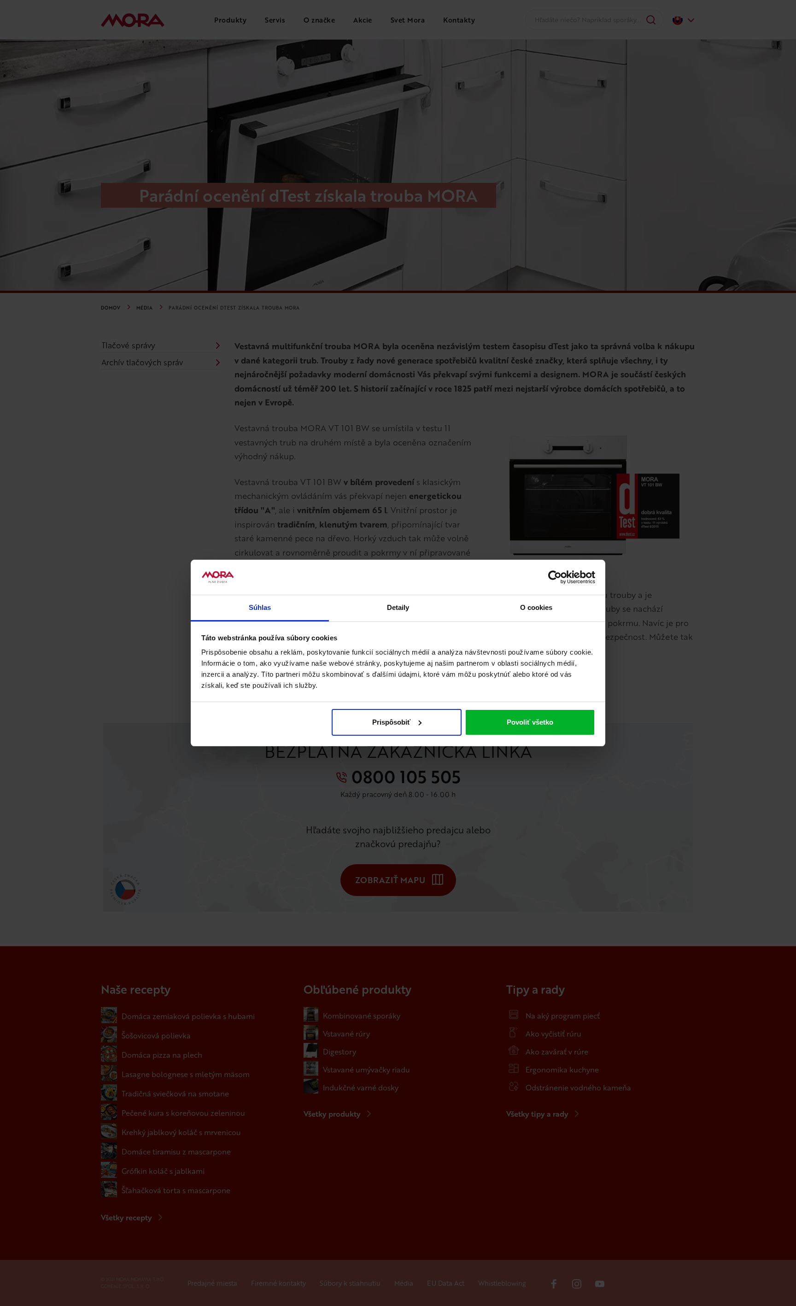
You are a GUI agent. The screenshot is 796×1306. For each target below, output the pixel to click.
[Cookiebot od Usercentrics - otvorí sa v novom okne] (555, 577)
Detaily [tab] (398, 607)
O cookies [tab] (536, 607)
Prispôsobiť (391, 722)
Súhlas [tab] (260, 607)
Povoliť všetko (530, 722)
